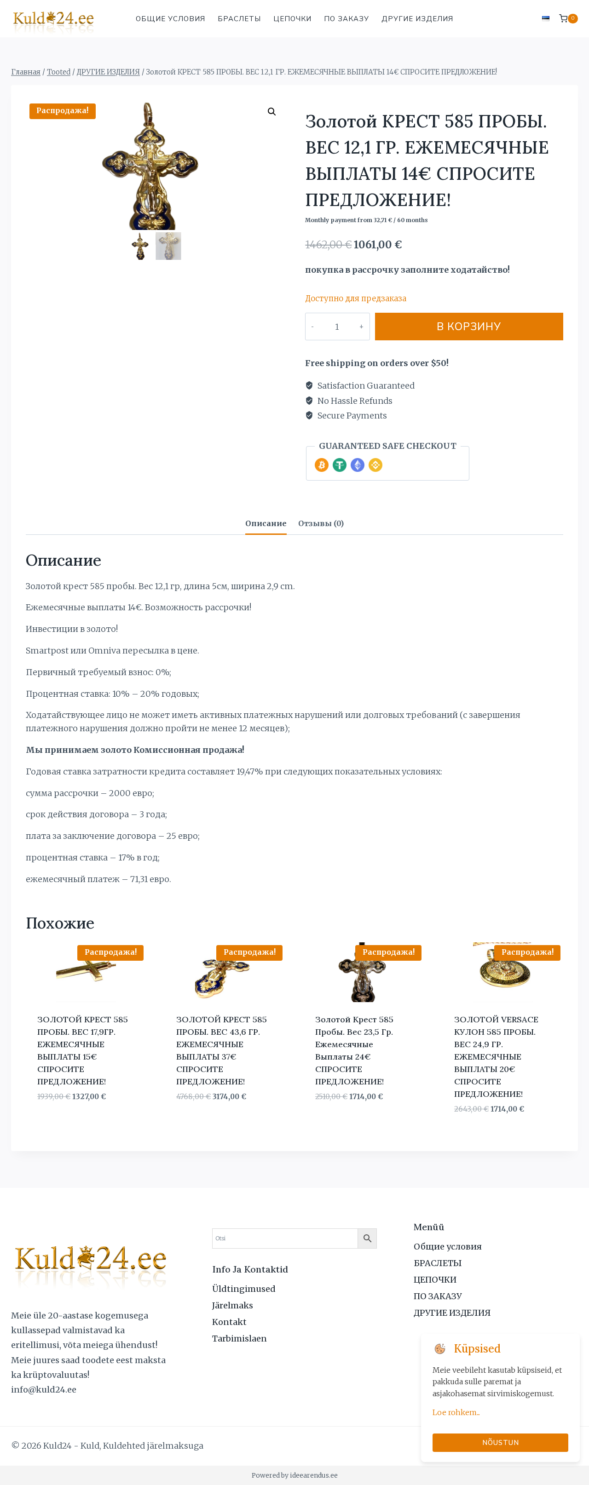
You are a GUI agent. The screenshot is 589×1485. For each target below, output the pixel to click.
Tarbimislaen (239, 1338)
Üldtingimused (244, 1289)
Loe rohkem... (456, 1412)
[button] (272, 111)
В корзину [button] (57, 1124)
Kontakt (229, 1322)
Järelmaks (232, 1305)
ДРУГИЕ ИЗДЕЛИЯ (417, 18)
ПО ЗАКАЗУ (346, 18)
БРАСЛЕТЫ (239, 18)
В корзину (469, 326)
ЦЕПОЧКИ (292, 18)
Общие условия (170, 18)
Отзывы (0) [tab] (321, 523)
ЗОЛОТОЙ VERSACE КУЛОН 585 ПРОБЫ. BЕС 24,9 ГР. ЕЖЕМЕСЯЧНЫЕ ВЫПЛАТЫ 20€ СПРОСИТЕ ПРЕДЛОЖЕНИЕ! (496, 1056)
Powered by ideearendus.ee (295, 1475)
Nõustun (500, 1442)
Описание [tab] (266, 523)
